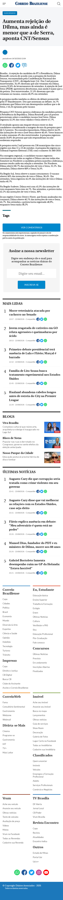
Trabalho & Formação (42, 604)
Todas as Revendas (11, 838)
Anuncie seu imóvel (42, 706)
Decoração (38, 732)
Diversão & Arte (10, 625)
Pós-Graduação (40, 638)
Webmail (7, 719)
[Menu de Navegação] (5, 3)
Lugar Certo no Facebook (44, 741)
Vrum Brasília (39, 817)
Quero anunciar (40, 761)
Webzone (7, 715)
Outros (38, 847)
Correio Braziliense (11, 591)
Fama (5, 702)
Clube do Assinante (11, 683)
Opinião (6, 637)
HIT (4, 744)
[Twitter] (18, 67)
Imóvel (38, 697)
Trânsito (6, 654)
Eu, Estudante (43, 590)
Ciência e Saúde (10, 633)
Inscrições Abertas (41, 667)
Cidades (6, 603)
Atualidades (38, 837)
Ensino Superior (40, 599)
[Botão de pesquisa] (58, 3)
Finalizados (38, 671)
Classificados (42, 755)
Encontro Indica (40, 841)
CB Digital (7, 675)
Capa (5, 599)
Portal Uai (37, 857)
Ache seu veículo (10, 804)
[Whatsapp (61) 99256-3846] (17, 873)
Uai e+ (36, 861)
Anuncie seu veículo (12, 808)
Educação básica (40, 595)
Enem (35, 612)
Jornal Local (38, 808)
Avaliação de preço (11, 821)
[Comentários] (24, 67)
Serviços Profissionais (43, 785)
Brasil (5, 612)
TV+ (5, 748)
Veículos (36, 769)
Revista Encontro (46, 823)
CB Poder (37, 812)
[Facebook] (11, 67)
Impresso (10, 660)
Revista (36, 832)
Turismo (6, 650)
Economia (7, 616)
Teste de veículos (10, 817)
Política (6, 607)
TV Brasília (41, 798)
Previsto (37, 658)
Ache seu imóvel (40, 702)
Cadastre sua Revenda (13, 842)
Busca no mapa (40, 711)
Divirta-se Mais (14, 725)
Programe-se (9, 735)
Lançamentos (39, 715)
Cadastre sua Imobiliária (44, 749)
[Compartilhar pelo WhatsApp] (45, 320)
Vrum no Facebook (11, 834)
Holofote (7, 642)
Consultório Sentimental (14, 706)
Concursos (41, 648)
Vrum (7, 798)
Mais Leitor (8, 752)
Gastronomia (9, 711)
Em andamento (40, 662)
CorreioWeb (12, 697)
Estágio (36, 608)
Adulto (36, 781)
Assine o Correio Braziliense (15, 687)
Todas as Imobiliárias (42, 745)
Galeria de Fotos (40, 736)
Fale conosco (39, 642)
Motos (6, 829)
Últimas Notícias (40, 617)
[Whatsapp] (5, 67)
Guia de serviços (40, 723)
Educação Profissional (43, 634)
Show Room (38, 728)
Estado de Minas (40, 853)
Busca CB (7, 679)
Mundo (6, 620)
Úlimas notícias (40, 719)
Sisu (35, 629)
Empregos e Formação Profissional (43, 775)
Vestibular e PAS (40, 625)
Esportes (7, 629)
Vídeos (6, 825)
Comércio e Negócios (42, 789)
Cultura (36, 621)
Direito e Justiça (10, 670)
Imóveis (36, 765)
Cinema (6, 731)
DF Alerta (37, 804)
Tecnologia (7, 646)
